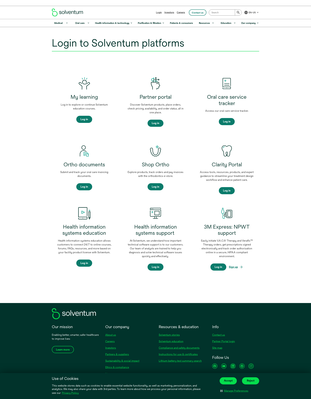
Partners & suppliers (117, 354)
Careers (181, 12)
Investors (169, 12)
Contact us (218, 334)
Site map (217, 347)
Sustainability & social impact (122, 360)
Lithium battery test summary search (180, 360)
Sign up (233, 267)
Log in (84, 119)
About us (110, 334)
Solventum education (171, 341)
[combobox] (225, 12)
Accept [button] (228, 380)
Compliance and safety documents (179, 347)
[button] (234, 390)
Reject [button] (250, 380)
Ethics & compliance (117, 367)
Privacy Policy (70, 393)
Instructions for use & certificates (178, 354)
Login (159, 12)
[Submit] (238, 12)
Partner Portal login (223, 341)
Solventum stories (169, 334)
